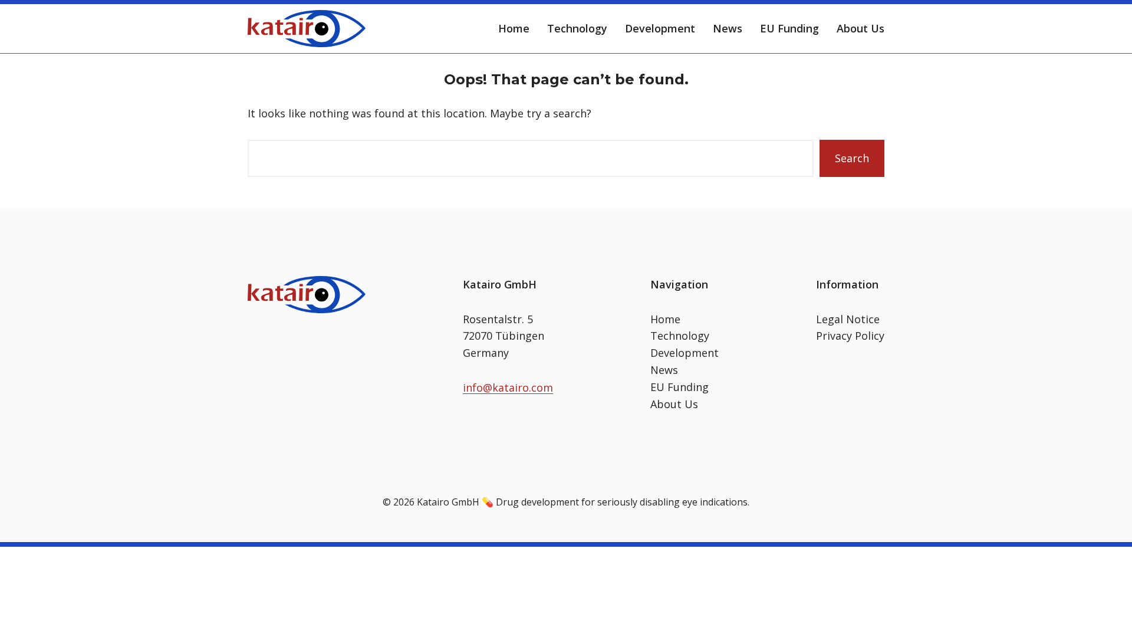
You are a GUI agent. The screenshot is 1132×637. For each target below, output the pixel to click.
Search (852, 158)
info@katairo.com (508, 387)
